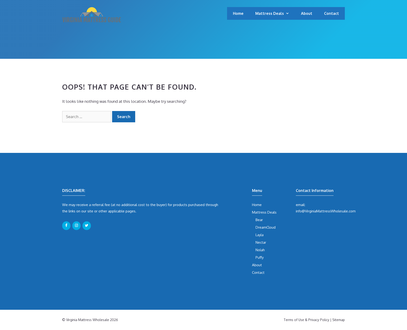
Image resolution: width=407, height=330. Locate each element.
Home (238, 13)
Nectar (261, 242)
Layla (260, 235)
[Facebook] (66, 225)
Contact (331, 13)
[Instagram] (76, 225)
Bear (259, 220)
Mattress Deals (269, 13)
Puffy (260, 257)
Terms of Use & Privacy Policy (306, 320)
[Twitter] (86, 225)
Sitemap (338, 320)
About (306, 13)
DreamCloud (266, 227)
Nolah (260, 250)
